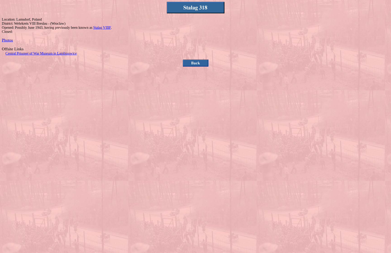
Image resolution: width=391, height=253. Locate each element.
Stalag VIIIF (102, 27)
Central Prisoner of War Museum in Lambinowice (41, 53)
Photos (7, 40)
